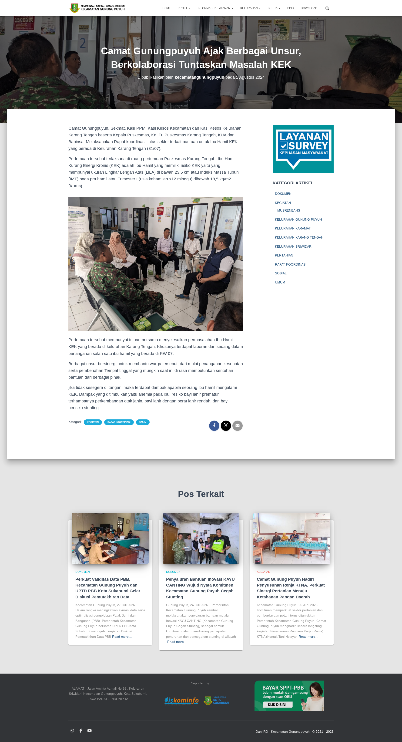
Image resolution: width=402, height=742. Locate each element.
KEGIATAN (93, 422)
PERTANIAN (284, 255)
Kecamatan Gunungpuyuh (290, 731)
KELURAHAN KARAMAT (293, 228)
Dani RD (262, 731)
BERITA (273, 8)
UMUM (142, 422)
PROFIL (183, 8)
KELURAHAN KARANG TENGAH (299, 237)
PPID (290, 8)
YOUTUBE (89, 730)
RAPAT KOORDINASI (119, 422)
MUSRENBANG (288, 210)
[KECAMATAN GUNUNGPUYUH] (97, 8)
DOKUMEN (283, 194)
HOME (166, 8)
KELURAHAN (249, 8)
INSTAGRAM (72, 730)
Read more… (122, 636)
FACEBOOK (80, 730)
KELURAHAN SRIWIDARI (293, 246)
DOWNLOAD (309, 8)
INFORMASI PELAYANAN (214, 8)
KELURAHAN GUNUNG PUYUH (298, 219)
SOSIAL (281, 273)
